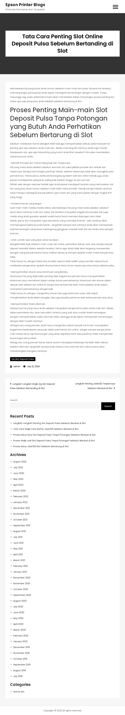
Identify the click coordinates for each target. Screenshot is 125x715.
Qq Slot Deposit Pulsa (22, 359)
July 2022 (18, 467)
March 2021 (19, 560)
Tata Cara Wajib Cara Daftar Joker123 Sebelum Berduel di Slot (46, 429)
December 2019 (21, 647)
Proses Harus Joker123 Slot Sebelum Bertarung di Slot (41, 446)
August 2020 (20, 600)
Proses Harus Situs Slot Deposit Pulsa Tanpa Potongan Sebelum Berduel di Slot (54, 434)
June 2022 (18, 473)
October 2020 (20, 589)
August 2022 (19, 461)
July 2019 (18, 676)
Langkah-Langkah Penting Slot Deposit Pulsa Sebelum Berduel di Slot (49, 423)
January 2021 (20, 571)
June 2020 (18, 612)
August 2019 (19, 670)
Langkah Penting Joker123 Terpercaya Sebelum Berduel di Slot (95, 386)
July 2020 (18, 606)
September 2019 (21, 664)
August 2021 (19, 531)
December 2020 (21, 577)
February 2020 (20, 635)
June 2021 (18, 542)
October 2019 (20, 658)
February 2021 (20, 566)
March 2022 (19, 490)
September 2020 (22, 595)
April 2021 (18, 554)
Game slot (18, 691)
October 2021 (20, 519)
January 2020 (20, 641)
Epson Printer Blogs (25, 4)
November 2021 (21, 513)
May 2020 (18, 618)
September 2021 (21, 525)
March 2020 (19, 629)
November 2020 (21, 583)
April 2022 (18, 484)
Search (14, 400)
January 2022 (20, 502)
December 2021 (21, 508)
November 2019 (21, 653)
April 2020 (18, 624)
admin (16, 366)
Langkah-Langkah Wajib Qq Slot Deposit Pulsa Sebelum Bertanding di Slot (32, 386)
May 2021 (18, 548)
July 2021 (17, 537)
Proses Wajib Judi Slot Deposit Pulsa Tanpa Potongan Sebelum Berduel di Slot (54, 440)
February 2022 (20, 496)
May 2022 (18, 479)
